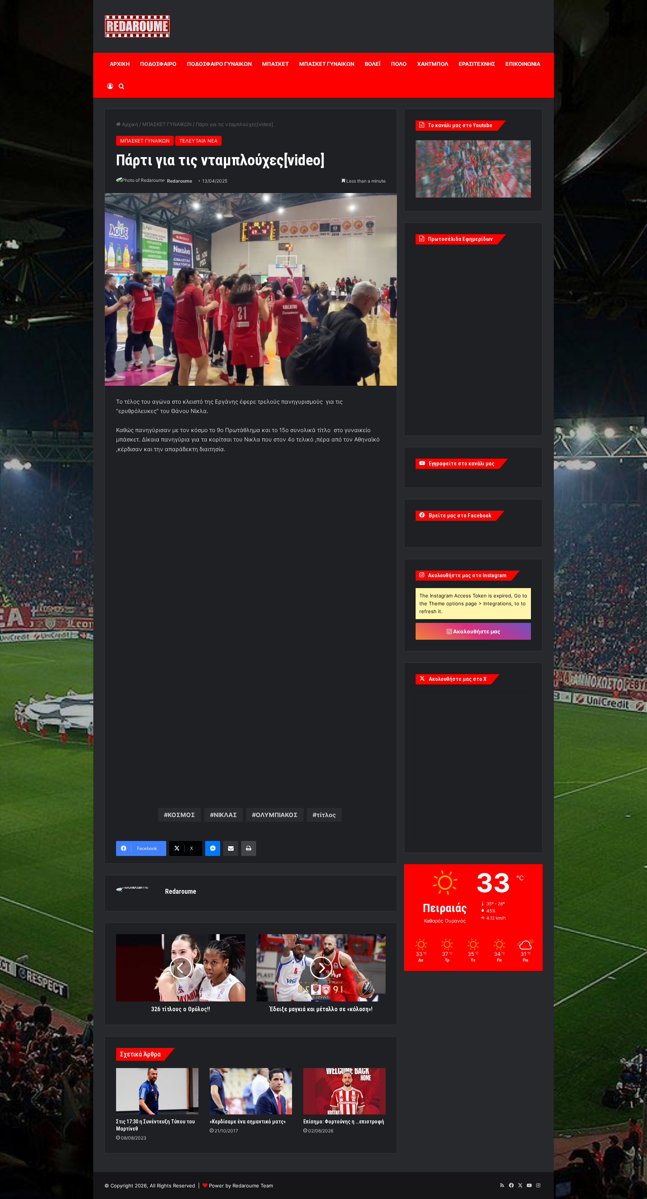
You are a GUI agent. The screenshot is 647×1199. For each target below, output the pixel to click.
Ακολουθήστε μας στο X (457, 679)
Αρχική (129, 124)
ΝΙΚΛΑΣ (225, 815)
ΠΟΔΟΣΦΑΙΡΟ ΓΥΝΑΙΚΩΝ (219, 64)
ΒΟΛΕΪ (372, 64)
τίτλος (326, 815)
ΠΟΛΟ (399, 64)
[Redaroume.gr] (137, 26)
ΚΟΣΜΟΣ (181, 815)
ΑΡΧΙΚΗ (120, 64)
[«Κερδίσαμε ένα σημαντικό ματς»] (251, 1091)
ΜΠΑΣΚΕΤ (275, 64)
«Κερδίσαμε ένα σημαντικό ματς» (248, 1122)
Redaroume (179, 181)
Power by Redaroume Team (241, 1186)
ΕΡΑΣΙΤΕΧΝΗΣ (477, 64)
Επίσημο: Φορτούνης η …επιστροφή (343, 1122)
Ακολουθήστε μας (476, 631)
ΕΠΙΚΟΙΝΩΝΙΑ (522, 64)
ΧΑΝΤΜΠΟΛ (432, 64)
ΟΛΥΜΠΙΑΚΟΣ (277, 815)
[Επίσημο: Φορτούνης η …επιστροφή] (344, 1091)
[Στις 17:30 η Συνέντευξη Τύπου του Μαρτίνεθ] (157, 1091)
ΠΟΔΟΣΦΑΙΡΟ (158, 64)
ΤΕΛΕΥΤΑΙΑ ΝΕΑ (198, 141)
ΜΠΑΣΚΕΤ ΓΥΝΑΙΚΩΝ (326, 64)
